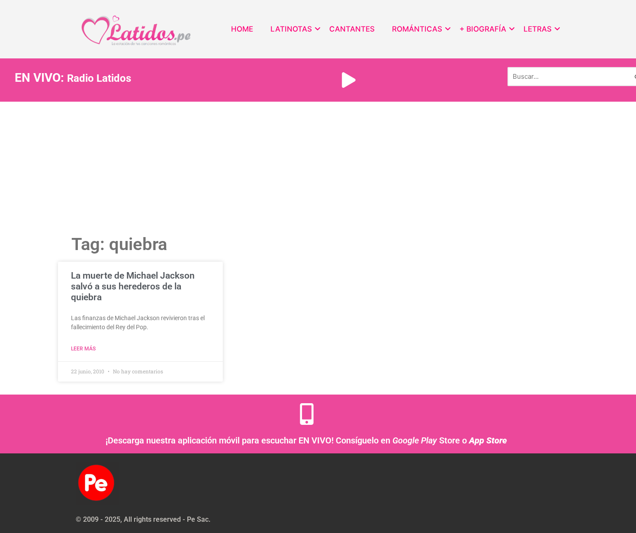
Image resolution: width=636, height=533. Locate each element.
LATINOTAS (291, 29)
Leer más (83, 349)
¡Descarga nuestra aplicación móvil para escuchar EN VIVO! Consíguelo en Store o (306, 440)
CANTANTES (352, 29)
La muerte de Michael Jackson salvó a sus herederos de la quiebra (133, 286)
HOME (242, 29)
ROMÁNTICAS (417, 29)
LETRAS (538, 29)
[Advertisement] (318, 166)
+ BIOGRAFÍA (482, 29)
